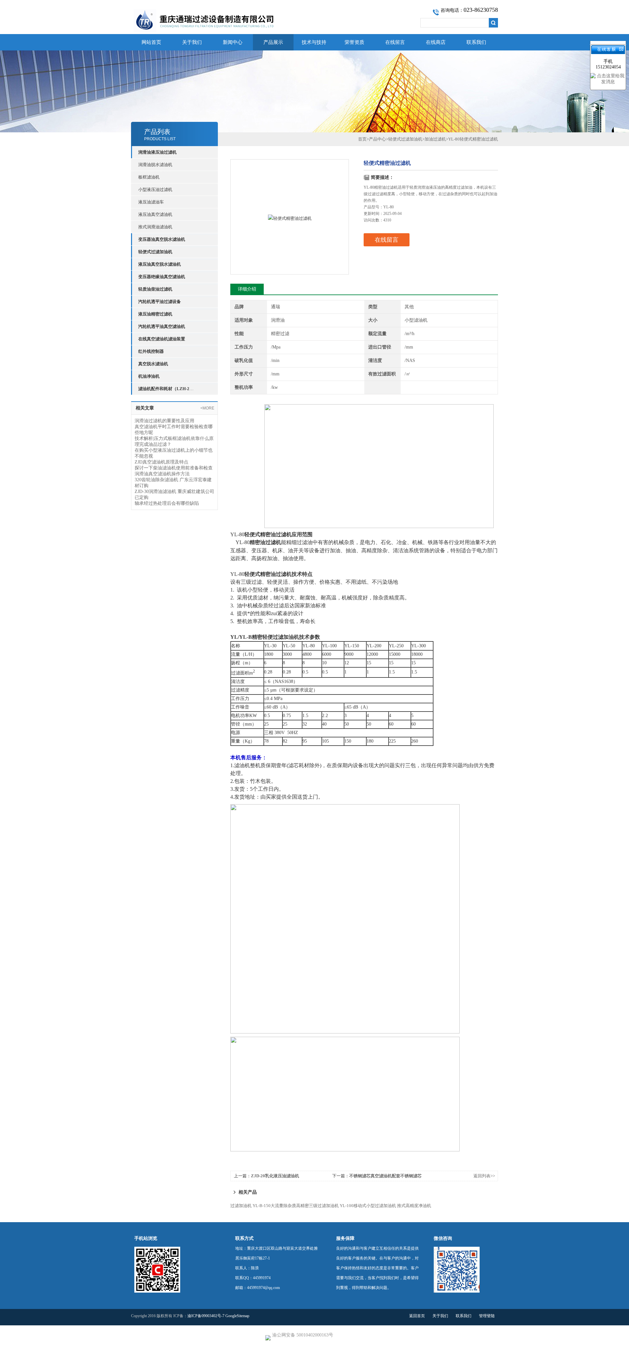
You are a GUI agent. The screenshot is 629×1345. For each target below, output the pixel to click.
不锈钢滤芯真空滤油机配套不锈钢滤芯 (385, 1175)
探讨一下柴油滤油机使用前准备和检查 (174, 467)
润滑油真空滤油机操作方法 (162, 473)
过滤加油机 (241, 1205)
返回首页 (417, 1316)
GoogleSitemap (237, 1316)
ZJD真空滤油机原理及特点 (161, 462)
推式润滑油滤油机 (155, 226)
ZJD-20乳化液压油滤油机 (275, 1175)
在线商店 (436, 42)
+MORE (207, 408)
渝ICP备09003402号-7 (205, 1316)
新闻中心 (232, 42)
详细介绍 (247, 289)
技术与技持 (314, 42)
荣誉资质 (354, 42)
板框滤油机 (149, 177)
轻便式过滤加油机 (405, 139)
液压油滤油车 (151, 201)
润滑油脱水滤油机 (155, 164)
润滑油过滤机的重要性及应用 (164, 420)
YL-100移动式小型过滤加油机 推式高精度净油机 (385, 1205)
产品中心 (377, 139)
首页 (362, 139)
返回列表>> (484, 1175)
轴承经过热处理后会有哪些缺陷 (167, 503)
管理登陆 (487, 1316)
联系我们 (476, 42)
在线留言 (395, 42)
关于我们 (192, 42)
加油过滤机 (435, 139)
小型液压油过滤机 (155, 189)
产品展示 (273, 42)
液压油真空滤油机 (155, 214)
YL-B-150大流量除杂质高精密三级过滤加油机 (296, 1205)
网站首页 (151, 42)
